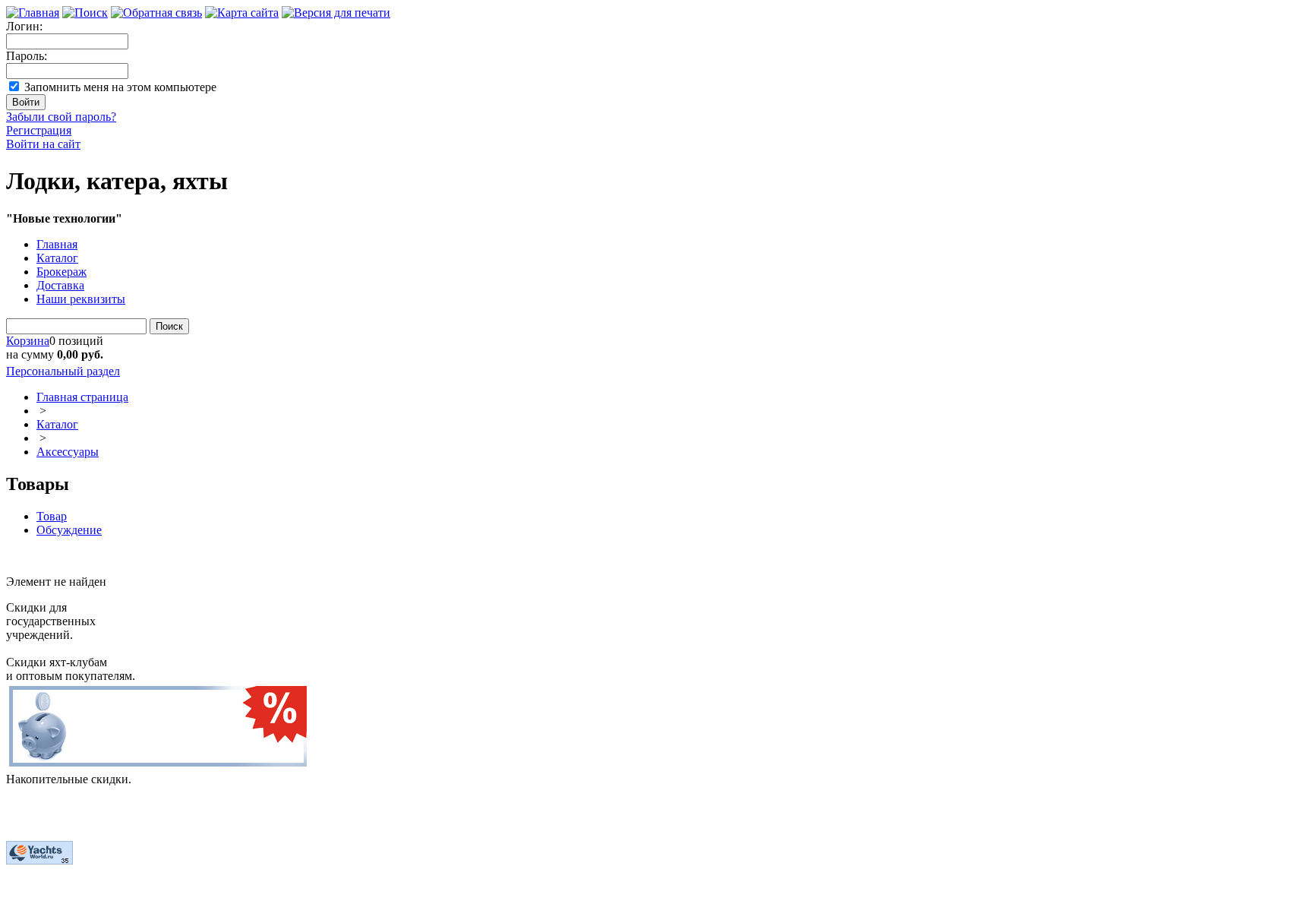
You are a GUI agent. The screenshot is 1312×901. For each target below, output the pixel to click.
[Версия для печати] (336, 12)
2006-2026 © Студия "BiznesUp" (89, 887)
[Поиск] (85, 12)
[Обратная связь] (156, 12)
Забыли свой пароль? (61, 116)
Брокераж (61, 271)
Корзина (27, 340)
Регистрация (38, 130)
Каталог (57, 257)
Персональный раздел (63, 371)
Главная (56, 244)
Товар (51, 516)
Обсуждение (69, 529)
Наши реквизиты (80, 298)
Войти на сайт (43, 144)
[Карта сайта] (242, 12)
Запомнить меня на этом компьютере (120, 87)
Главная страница (82, 396)
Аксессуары (67, 451)
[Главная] (32, 12)
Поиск (169, 326)
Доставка (60, 285)
